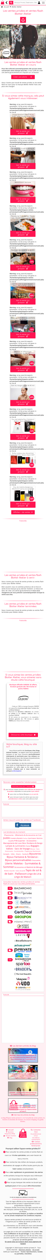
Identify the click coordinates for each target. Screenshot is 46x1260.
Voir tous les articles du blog (23, 1115)
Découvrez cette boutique (22, 735)
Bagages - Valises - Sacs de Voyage (23, 847)
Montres (40, 838)
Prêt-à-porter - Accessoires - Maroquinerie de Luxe (20, 841)
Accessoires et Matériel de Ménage (28, 867)
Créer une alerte (20, 77)
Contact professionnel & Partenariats (36, 1144)
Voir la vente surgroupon (23, 132)
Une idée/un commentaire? (36, 1138)
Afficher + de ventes (22, 512)
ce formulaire (16, 771)
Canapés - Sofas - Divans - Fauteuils (16, 854)
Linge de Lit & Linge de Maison (27, 875)
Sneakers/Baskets (16, 838)
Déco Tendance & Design (32, 843)
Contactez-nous (37, 1131)
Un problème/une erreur (36, 1135)
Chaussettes (36, 860)
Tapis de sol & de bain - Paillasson (23, 872)
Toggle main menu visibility (43, 2)
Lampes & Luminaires (15, 846)
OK (34, 2)
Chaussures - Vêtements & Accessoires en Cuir (23, 835)
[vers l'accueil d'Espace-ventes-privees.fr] (2, 4)
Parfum (25, 838)
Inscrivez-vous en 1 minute (22, 786)
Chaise (27, 846)
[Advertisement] (23, 545)
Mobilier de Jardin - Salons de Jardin (14, 871)
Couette (11, 841)
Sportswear (32, 838)
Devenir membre (10, 1136)
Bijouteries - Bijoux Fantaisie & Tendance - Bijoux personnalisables (23, 857)
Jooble (6, 837)
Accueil (6, 7)
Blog (10, 1138)
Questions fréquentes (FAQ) (10, 1133)
